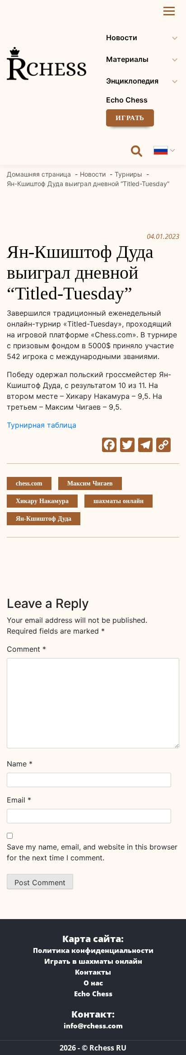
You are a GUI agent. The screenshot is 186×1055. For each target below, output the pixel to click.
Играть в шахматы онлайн (93, 961)
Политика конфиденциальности (93, 950)
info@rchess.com (93, 1025)
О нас (93, 982)
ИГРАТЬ (130, 117)
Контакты (93, 971)
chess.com (29, 483)
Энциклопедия (132, 80)
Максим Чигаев (90, 483)
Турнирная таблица (41, 424)
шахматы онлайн (118, 501)
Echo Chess (127, 99)
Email (19, 799)
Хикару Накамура (42, 501)
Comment (26, 649)
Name (20, 763)
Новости (121, 37)
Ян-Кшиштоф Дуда (43, 518)
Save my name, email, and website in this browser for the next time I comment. (92, 852)
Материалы (127, 59)
